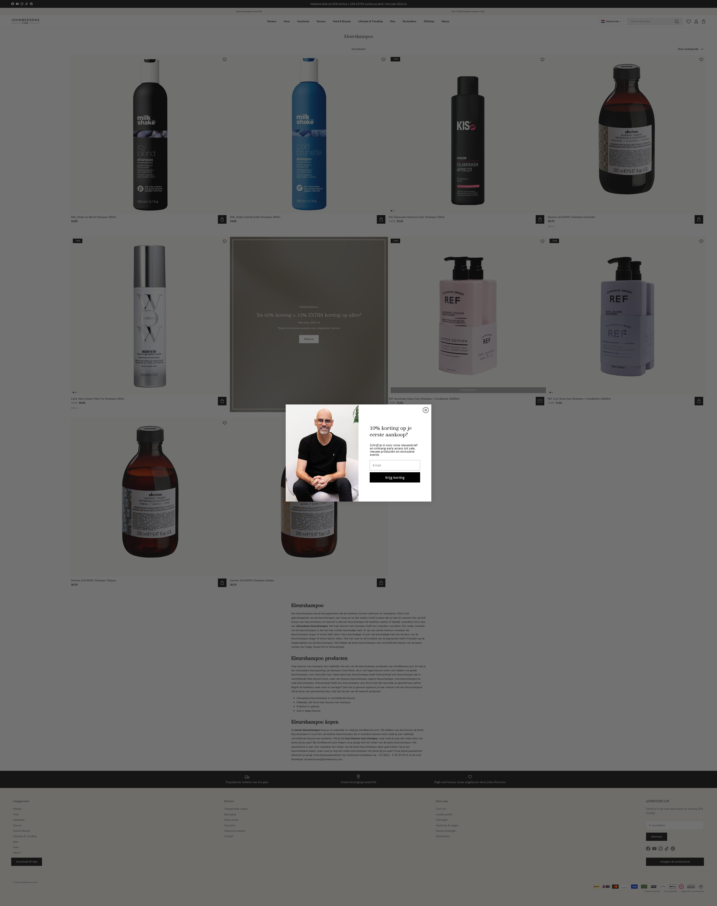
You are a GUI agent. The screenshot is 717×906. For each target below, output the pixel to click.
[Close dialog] (426, 410)
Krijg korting (395, 477)
